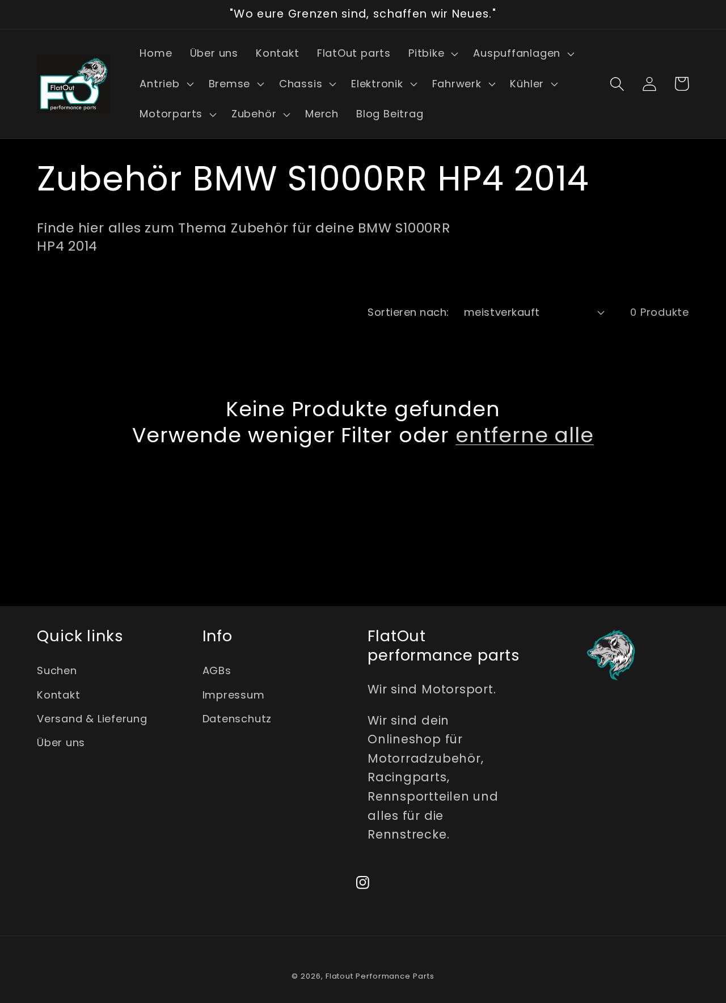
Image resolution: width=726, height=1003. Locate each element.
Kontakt (58, 695)
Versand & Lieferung (92, 719)
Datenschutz (237, 719)
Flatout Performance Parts (380, 976)
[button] (431, 54)
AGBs (216, 670)
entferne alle (524, 435)
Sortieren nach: (408, 312)
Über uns (61, 742)
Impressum (233, 695)
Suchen (57, 670)
